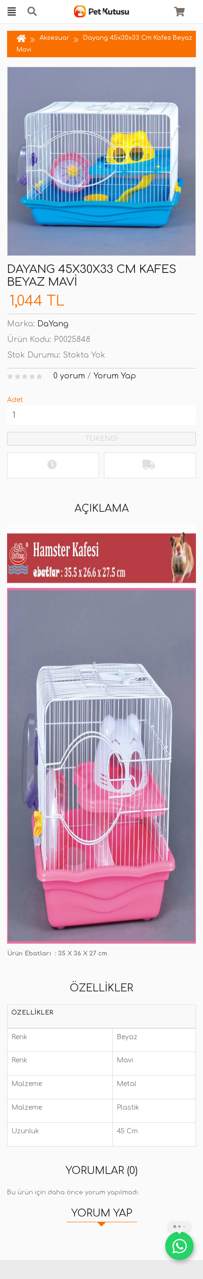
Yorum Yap (114, 376)
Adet (15, 399)
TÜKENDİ (101, 438)
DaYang (52, 324)
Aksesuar (54, 38)
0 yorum (69, 376)
